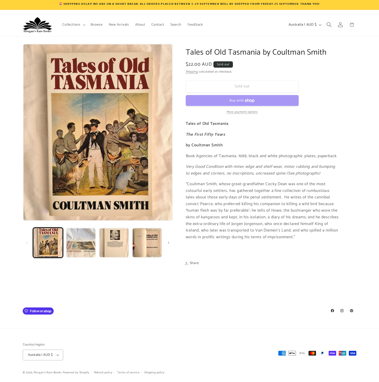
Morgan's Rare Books (48, 372)
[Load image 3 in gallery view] (114, 243)
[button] (73, 24)
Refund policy (103, 372)
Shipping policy (154, 372)
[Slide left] (27, 242)
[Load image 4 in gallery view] (147, 243)
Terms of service (128, 372)
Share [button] (194, 263)
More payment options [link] (242, 112)
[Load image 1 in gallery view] (48, 243)
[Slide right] (168, 242)
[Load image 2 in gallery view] (81, 243)
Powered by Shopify (76, 372)
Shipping (192, 71)
